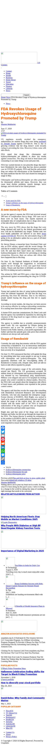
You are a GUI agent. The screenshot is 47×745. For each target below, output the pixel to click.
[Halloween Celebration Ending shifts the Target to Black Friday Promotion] (13, 668)
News (8, 91)
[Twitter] (23, 432)
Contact (9, 71)
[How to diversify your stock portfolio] (7, 680)
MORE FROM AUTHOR (30, 494)
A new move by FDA (13, 201)
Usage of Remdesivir (13, 205)
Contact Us (10, 732)
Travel (8, 82)
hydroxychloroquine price (15, 474)
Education (9, 84)
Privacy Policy (11, 737)
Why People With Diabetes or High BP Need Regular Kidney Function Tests (21, 527)
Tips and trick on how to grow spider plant (29, 478)
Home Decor (11, 80)
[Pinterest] (23, 439)
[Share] (23, 462)
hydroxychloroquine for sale (16, 472)
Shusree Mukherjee (8, 124)
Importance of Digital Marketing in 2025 (22, 551)
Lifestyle (9, 88)
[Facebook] (23, 428)
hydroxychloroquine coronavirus (18, 470)
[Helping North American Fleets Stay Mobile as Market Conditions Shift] (23, 513)
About (8, 734)
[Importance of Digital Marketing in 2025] (23, 548)
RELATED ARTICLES (10, 494)
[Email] (23, 435)
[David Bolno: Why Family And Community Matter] (23, 695)
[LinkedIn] (23, 447)
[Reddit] (23, 443)
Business (9, 78)
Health (8, 75)
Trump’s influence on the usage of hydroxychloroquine (24, 203)
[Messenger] (23, 455)
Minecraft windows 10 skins (20, 480)
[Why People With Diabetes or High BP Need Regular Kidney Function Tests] (9, 522)
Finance (9, 86)
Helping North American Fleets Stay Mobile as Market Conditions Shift (20, 518)
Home (8, 73)
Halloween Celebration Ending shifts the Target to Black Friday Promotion (22, 673)
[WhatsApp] (23, 451)
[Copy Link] (23, 459)
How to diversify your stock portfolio (20, 682)
